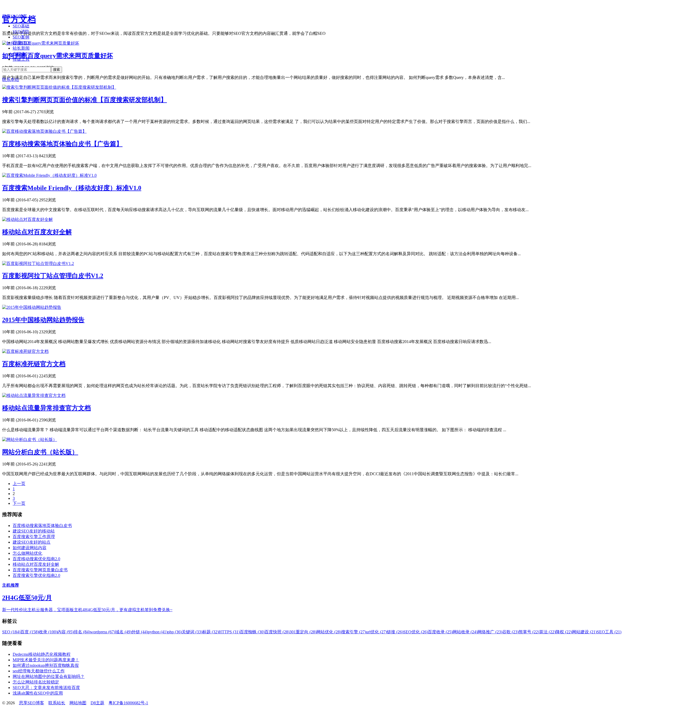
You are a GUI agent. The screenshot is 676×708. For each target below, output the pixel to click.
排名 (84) (82, 632)
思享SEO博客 (14, 16)
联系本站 (10, 79)
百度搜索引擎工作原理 (34, 536)
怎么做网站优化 (27, 553)
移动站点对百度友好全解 (37, 232)
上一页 (19, 483)
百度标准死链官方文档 (33, 363)
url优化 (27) (376, 632)
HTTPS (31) (229, 632)
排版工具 (21, 59)
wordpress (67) (102, 632)
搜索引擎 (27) (353, 632)
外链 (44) (140, 632)
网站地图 (77, 703)
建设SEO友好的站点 (31, 542)
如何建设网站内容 (29, 547)
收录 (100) (48, 632)
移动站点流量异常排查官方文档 (46, 408)
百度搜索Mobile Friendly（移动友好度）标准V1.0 (71, 187)
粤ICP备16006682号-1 (128, 703)
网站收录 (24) (465, 632)
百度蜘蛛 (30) (252, 632)
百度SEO (21, 42)
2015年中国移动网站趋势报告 (43, 319)
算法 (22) (547, 632)
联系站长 (56, 703)
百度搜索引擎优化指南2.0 (36, 575)
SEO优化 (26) (415, 632)
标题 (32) (210, 632)
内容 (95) (65, 632)
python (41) (157, 632)
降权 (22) (564, 632)
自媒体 (19, 53)
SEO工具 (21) (609, 632)
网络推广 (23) (489, 632)
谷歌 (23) (510, 632)
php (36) (174, 632)
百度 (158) (29, 632)
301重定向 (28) (302, 632)
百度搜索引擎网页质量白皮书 (40, 570)
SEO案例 (21, 37)
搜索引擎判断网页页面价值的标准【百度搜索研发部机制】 (84, 99)
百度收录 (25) (440, 632)
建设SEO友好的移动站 (34, 531)
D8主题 (97, 703)
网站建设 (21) (584, 632)
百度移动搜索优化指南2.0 (36, 559)
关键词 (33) (192, 632)
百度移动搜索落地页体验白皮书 (42, 525)
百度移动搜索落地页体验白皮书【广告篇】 (62, 143)
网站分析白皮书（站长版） (40, 452)
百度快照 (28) (277, 632)
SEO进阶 (21, 31)
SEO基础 (21, 26)
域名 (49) (123, 632)
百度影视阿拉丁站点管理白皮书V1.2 (52, 275)
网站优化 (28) (328, 632)
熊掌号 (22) (529, 632)
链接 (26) (395, 632)
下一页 (19, 503)
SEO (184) (11, 632)
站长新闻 (21, 48)
